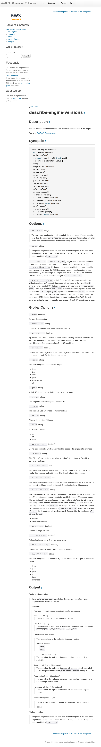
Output (11, 42)
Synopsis (11, 34)
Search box (10, 52)
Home (42, 3)
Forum (63, 3)
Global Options (14, 39)
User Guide (52, 3)
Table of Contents (17, 25)
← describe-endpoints (59, 12)
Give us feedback (12, 75)
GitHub (72, 3)
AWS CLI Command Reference (19, 3)
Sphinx (92, 742)
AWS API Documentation (47, 133)
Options (11, 37)
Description (12, 32)
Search (26, 56)
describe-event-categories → (82, 12)
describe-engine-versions (16, 29)
